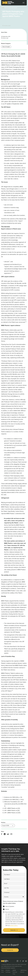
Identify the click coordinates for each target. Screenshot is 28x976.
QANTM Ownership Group (15, 972)
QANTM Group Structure (24, 971)
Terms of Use (2, 971)
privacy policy (13, 925)
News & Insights (6, 47)
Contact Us (10, 950)
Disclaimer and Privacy (8, 971)
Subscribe (13, 930)
